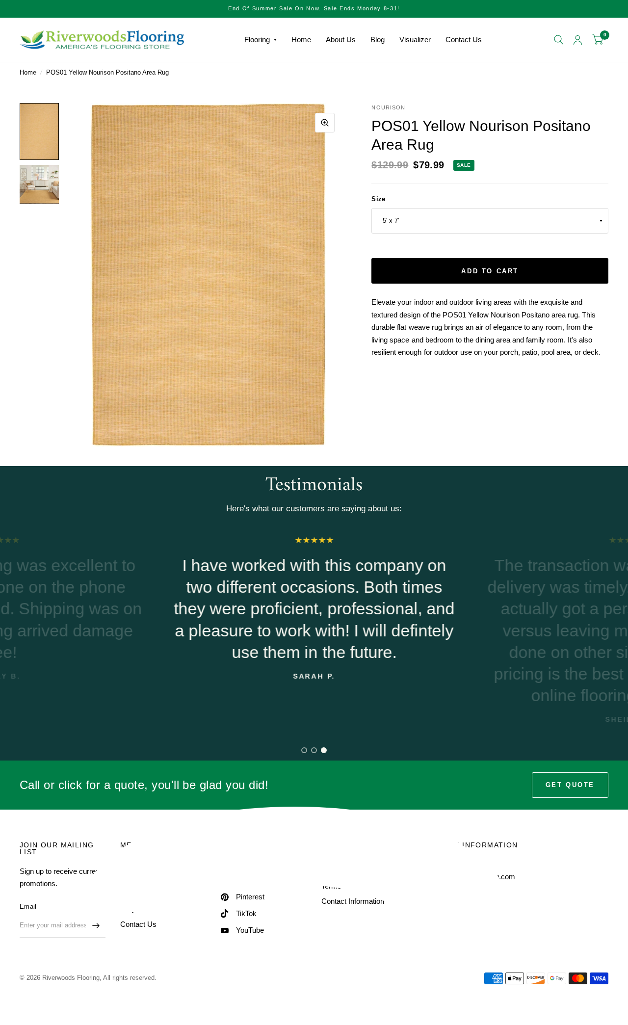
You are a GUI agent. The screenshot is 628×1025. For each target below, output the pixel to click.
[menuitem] (260, 39)
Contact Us (463, 39)
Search (131, 864)
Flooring (257, 39)
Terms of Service (348, 886)
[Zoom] (325, 122)
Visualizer (415, 39)
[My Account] (577, 40)
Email (28, 906)
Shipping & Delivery (352, 871)
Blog (377, 39)
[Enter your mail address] (95, 925)
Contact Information (352, 901)
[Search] (558, 40)
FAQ (127, 909)
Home (301, 39)
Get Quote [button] (570, 784)
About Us (341, 39)
